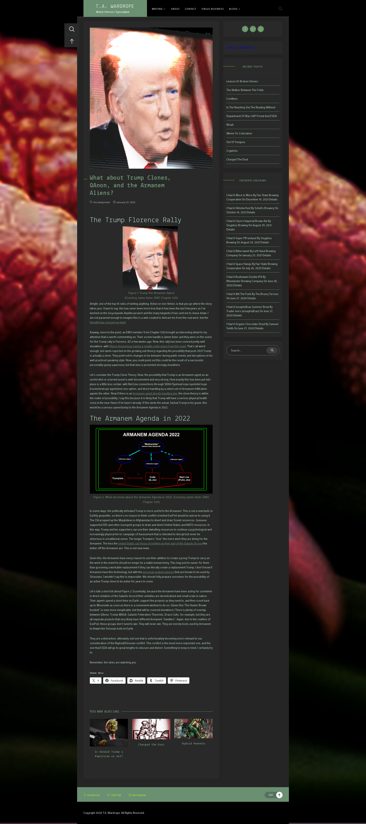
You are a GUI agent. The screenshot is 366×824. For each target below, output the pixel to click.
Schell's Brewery (264, 208)
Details (273, 199)
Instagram (139, 795)
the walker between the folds (245, 90)
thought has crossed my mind (108, 322)
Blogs (233, 8)
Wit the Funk (243, 294)
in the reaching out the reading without (250, 107)
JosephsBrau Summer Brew (252, 307)
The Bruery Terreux (266, 294)
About (175, 8)
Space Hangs (243, 264)
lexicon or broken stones (242, 81)
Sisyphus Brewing (237, 225)
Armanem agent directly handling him (155, 393)
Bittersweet (242, 251)
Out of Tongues (235, 142)
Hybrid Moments (193, 743)
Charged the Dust (151, 744)
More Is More (244, 195)
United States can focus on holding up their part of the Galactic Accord (160, 543)
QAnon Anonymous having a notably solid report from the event (147, 346)
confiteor (232, 98)
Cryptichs (232, 150)
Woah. (230, 124)
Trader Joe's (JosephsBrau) (242, 311)
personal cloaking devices (158, 572)
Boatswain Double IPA (249, 276)
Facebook (93, 795)
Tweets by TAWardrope (240, 47)
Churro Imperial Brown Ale (251, 221)
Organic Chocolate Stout (250, 324)
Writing (157, 8)
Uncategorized (101, 202)
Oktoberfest (243, 208)
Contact (190, 8)
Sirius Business (212, 8)
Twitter (116, 795)
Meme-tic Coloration (239, 133)
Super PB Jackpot (246, 238)
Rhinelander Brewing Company (244, 281)
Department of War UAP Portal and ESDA (251, 116)
